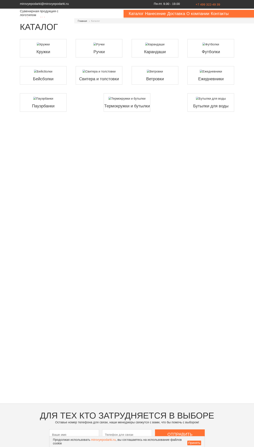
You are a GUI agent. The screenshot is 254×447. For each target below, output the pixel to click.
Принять (194, 443)
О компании (197, 13)
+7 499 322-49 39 (208, 4)
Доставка (176, 13)
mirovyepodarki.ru (103, 439)
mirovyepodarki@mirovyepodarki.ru (44, 4)
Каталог (136, 13)
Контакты (220, 13)
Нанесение (155, 13)
